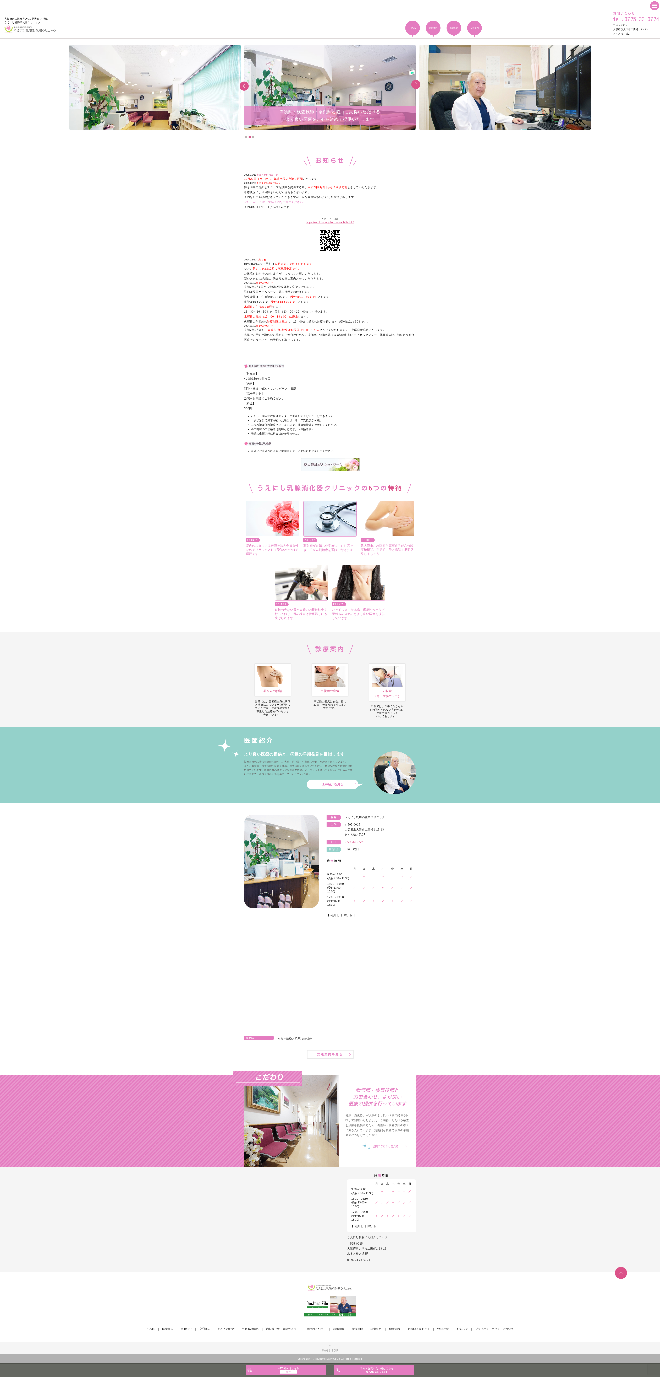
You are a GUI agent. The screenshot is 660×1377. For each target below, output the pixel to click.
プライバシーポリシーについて (494, 1328)
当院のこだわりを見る (385, 1146)
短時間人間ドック (419, 1328)
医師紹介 (186, 1328)
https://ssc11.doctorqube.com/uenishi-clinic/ (330, 222)
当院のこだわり (316, 1328)
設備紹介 (338, 1328)
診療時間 (357, 1328)
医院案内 (167, 1328)
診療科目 (376, 1328)
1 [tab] (246, 137)
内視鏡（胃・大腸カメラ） (282, 1328)
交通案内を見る (330, 1054)
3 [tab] (253, 137)
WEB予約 (443, 1328)
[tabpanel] (330, 87)
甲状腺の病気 (250, 1328)
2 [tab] (250, 137)
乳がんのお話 (226, 1328)
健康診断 (394, 1328)
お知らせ (462, 1328)
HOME (150, 1328)
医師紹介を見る (332, 784)
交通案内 (204, 1328)
